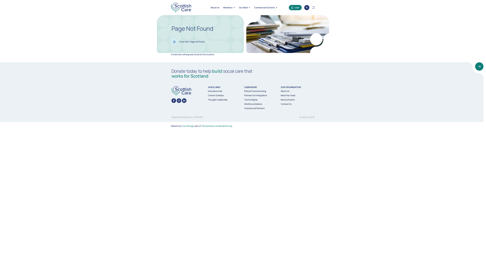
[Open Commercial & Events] (277, 7)
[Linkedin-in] (184, 100)
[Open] (313, 7)
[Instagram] (179, 100)
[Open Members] (234, 7)
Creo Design (188, 126)
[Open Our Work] (249, 7)
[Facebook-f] (173, 100)
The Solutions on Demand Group (216, 126)
